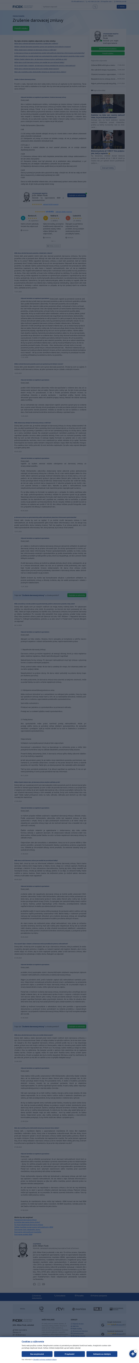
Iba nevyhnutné (37, 1354)
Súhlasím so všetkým (102, 1354)
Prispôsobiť (69, 1354)
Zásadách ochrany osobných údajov (44, 1359)
